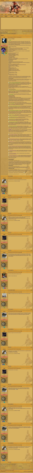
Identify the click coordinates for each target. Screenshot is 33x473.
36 (21, 272)
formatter (4, 252)
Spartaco (6, 32)
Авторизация (2, 0)
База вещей (20, 14)
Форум (25, 14)
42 (21, 386)
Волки (11, 33)
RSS (31, 16)
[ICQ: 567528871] (12, 176)
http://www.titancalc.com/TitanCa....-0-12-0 (13, 160)
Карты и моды (10, 14)
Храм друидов (8, 33)
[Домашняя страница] (12, 309)
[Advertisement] (16, 23)
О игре (6, 14)
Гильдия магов (4, 33)
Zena (4, 37)
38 (21, 311)
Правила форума (23, 16)
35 (21, 252)
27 (3, 31)
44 (21, 425)
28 (5, 31)
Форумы (2, 16)
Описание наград (17, 16)
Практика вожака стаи (11, 220)
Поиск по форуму (28, 16)
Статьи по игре (16, 14)
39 (21, 331)
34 (21, 234)
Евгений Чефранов (30, 471)
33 (21, 215)
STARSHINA (4, 272)
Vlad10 (4, 197)
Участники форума (11, 16)
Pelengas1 (4, 215)
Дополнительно (30, 14)
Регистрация (7, 0)
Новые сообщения (5, 16)
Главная (2, 14)
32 (21, 197)
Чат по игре (0, 216)
